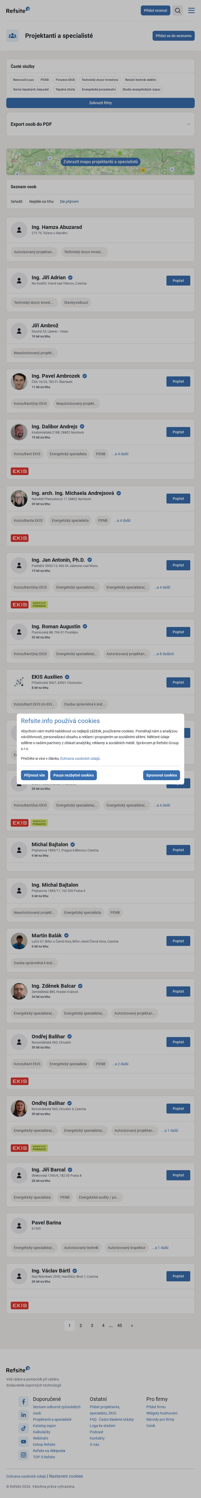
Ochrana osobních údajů (80, 758)
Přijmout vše (34, 775)
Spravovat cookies (161, 775)
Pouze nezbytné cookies (73, 775)
